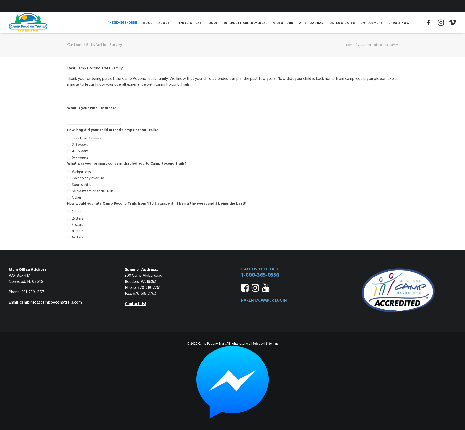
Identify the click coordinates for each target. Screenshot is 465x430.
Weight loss (81, 172)
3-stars (77, 225)
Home (147, 23)
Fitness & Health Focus (197, 23)
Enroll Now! (399, 23)
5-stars (77, 237)
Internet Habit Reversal (245, 23)
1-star (76, 212)
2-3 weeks (80, 145)
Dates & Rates (342, 23)
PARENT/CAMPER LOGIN (264, 301)
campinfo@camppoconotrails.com (51, 302)
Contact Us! (135, 304)
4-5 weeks (80, 151)
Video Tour (283, 23)
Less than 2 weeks (86, 138)
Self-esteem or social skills (93, 191)
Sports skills (81, 185)
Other (76, 197)
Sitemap (272, 343)
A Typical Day (311, 23)
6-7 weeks (80, 158)
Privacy (258, 343)
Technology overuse (88, 178)
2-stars (77, 219)
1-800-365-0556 (122, 22)
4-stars (78, 231)
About (164, 23)
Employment (372, 23)
